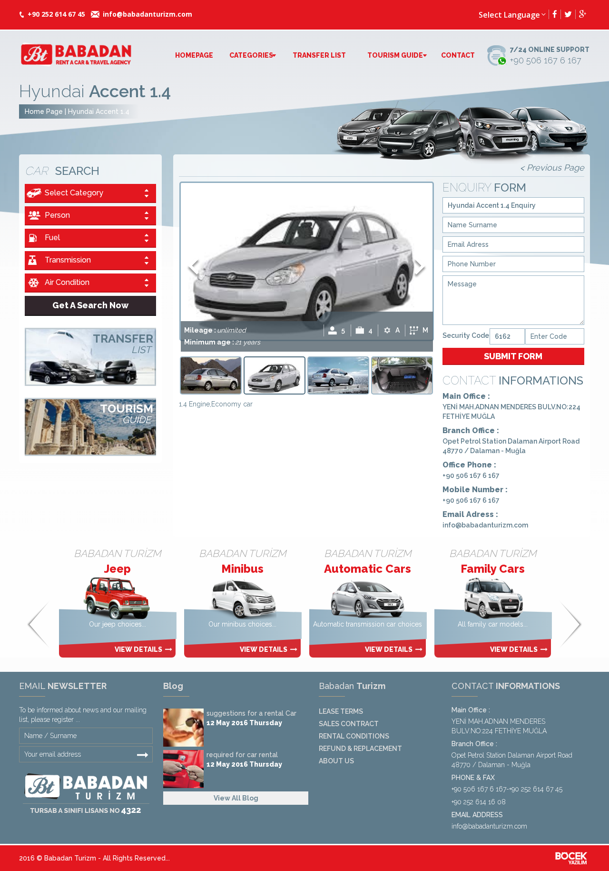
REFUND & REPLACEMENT (360, 748)
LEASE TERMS (341, 711)
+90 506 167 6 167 (549, 55)
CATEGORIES (251, 55)
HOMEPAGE (194, 55)
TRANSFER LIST (319, 55)
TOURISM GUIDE (395, 55)
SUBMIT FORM (513, 356)
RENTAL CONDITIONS (354, 736)
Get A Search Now (90, 305)
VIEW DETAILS (171, 649)
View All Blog (236, 798)
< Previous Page (552, 167)
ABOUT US (336, 761)
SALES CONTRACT (349, 724)
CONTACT (458, 55)
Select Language (509, 15)
